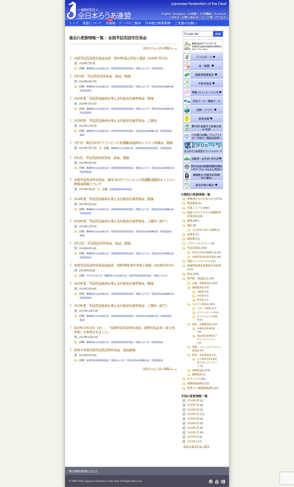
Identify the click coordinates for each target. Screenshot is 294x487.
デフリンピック (94, 275)
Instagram (179, 13)
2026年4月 (193, 418)
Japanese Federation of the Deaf (198, 4)
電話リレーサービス (199, 261)
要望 (189, 220)
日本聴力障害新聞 (158, 23)
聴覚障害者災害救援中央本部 (204, 265)
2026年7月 (193, 405)
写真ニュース (142, 68)
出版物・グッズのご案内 (123, 22)
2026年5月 (193, 414)
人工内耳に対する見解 (204, 229)
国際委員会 (198, 370)
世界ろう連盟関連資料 (200, 388)
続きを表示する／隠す (197, 446)
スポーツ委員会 (200, 304)
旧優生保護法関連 (206, 328)
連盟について (92, 23)
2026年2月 (193, 427)
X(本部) (192, 13)
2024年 (191, 441)
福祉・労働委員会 (201, 324)
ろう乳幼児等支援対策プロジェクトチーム (207, 362)
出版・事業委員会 (201, 283)
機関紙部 (197, 374)
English (166, 13)
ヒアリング (193, 378)
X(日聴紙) (206, 13)
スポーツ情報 (203, 308)
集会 (82, 135)
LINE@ (174, 17)
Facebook (220, 13)
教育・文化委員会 (201, 355)
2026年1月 (193, 432)
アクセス (220, 17)
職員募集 (192, 203)
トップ (74, 23)
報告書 (191, 238)
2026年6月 (193, 409)
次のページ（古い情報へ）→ (160, 47)
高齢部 (200, 291)
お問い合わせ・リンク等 (197, 17)
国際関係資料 (195, 383)
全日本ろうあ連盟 (103, 10)
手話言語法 (157, 68)
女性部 (200, 295)
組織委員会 (198, 287)
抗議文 (191, 234)
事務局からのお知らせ (98, 68)
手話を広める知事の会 (163, 86)
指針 (189, 225)
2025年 (191, 436)
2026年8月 (193, 400)
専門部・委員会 (196, 278)
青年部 (200, 300)
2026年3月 (193, 423)
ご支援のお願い (186, 23)
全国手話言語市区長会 (122, 68)
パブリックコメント (199, 243)
